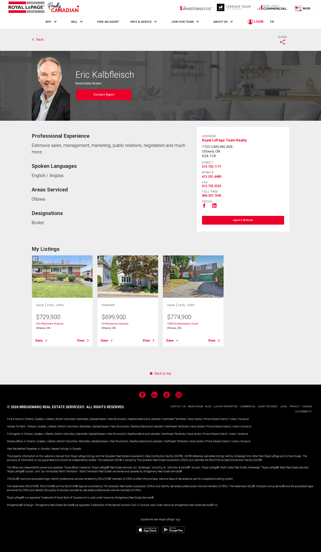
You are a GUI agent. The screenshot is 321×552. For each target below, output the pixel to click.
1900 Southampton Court (182, 323)
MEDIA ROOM (195, 406)
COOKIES (307, 406)
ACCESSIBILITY (303, 411)
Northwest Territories (174, 419)
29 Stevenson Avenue (115, 323)
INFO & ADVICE (141, 21)
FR (272, 21)
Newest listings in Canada (66, 448)
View (81, 340)
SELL (74, 21)
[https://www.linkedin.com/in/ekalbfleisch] (214, 207)
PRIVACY (295, 406)
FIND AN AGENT (108, 21)
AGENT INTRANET (268, 406)
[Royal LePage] (43, 8)
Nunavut (244, 419)
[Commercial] (272, 8)
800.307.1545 (211, 195)
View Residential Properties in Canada (28, 448)
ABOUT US (220, 21)
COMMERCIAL (248, 406)
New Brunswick (117, 419)
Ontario (29, 419)
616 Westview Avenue (49, 323)
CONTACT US (178, 406)
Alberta (50, 419)
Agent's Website (243, 220)
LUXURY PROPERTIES (226, 406)
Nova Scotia (195, 419)
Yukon (233, 419)
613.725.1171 (211, 166)
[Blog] (302, 8)
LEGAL (283, 406)
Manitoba (82, 419)
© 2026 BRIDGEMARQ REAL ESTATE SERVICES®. (46, 407)
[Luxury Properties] (234, 8)
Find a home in (15, 419)
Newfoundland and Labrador (144, 419)
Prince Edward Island (216, 419)
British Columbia (65, 419)
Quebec (39, 419)
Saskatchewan (98, 419)
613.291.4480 (211, 176)
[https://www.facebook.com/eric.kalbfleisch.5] (204, 207)
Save (39, 340)
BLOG (208, 406)
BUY (48, 21)
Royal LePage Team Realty (224, 140)
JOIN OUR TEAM (182, 21)
